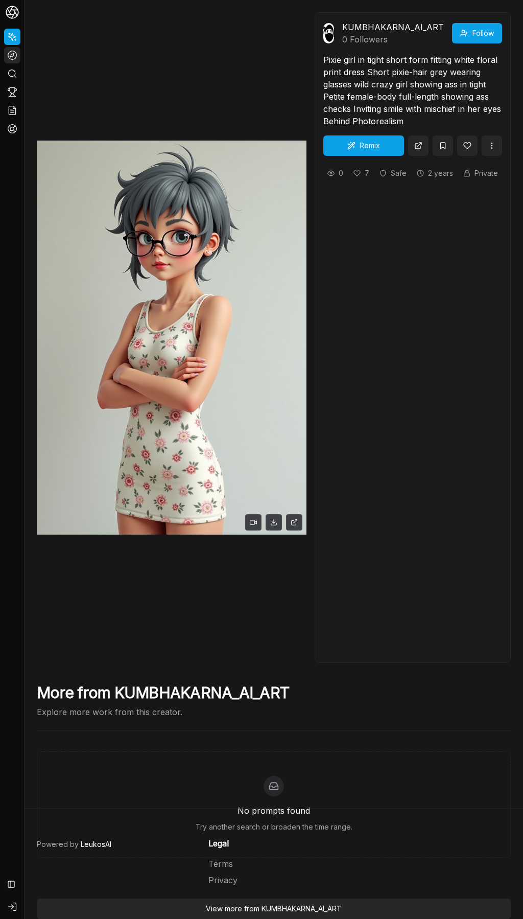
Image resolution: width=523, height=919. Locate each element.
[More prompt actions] (492, 145)
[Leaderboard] (12, 92)
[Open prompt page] (418, 145)
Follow (483, 33)
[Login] (12, 907)
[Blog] (12, 110)
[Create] (12, 37)
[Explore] (12, 55)
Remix (370, 145)
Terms (220, 864)
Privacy (222, 880)
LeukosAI (96, 844)
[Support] (12, 129)
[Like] (467, 145)
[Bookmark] (443, 145)
